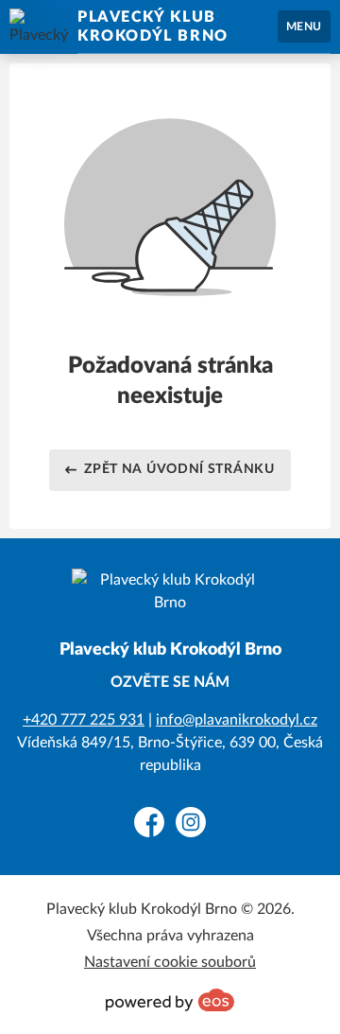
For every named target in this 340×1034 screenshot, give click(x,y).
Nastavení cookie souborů (170, 962)
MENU (304, 26)
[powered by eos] (170, 1000)
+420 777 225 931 (83, 719)
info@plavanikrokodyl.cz (236, 719)
